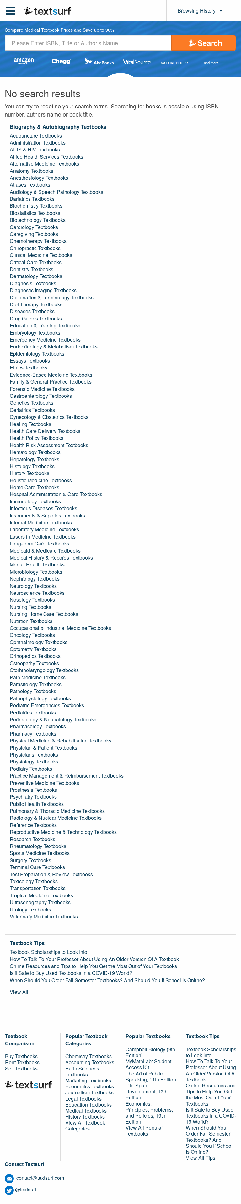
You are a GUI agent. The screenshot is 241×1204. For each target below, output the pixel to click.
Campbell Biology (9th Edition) (150, 1052)
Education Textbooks (88, 1104)
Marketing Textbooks (88, 1080)
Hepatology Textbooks (34, 459)
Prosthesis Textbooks (33, 789)
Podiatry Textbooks (31, 768)
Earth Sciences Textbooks (82, 1071)
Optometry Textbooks (33, 649)
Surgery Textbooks (30, 860)
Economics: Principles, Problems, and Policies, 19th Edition (149, 1112)
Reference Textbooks (33, 825)
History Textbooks (29, 473)
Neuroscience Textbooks (37, 592)
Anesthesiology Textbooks (39, 177)
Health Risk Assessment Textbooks (49, 445)
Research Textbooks (32, 839)
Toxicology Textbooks (34, 881)
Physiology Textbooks (34, 761)
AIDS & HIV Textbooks (35, 149)
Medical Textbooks (86, 1110)
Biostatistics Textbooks (35, 213)
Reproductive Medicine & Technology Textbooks (63, 832)
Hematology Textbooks (35, 452)
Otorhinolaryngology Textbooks (44, 670)
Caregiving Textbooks (34, 234)
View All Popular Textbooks (144, 1130)
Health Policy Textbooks (36, 438)
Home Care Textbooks (34, 487)
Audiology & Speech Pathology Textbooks (56, 192)
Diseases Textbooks (32, 311)
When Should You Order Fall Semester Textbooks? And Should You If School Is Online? (107, 980)
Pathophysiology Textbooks (40, 698)
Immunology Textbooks (35, 501)
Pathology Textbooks (33, 691)
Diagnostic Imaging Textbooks (43, 290)
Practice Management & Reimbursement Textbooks (67, 775)
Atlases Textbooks (30, 184)
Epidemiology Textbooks (37, 353)
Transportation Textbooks (38, 888)
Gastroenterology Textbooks (41, 395)
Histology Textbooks (32, 466)
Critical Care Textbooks (36, 262)
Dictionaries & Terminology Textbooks (52, 297)
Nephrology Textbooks (35, 578)
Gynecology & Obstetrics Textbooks (49, 416)
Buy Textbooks (21, 1056)
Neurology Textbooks (33, 586)
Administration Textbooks (38, 142)
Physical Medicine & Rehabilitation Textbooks (60, 740)
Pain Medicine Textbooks (38, 677)
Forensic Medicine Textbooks (42, 389)
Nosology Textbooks (32, 599)
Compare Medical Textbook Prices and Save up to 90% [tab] (59, 30)
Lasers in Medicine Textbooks (43, 536)
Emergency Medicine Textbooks (45, 339)
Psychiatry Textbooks (33, 796)
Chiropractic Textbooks (35, 248)
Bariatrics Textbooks (32, 198)
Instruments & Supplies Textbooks (47, 515)
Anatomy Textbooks (31, 170)
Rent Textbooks (22, 1062)
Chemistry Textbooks (88, 1056)
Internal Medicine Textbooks (41, 522)
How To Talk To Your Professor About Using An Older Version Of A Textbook (94, 959)
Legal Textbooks (83, 1098)
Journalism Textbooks (89, 1092)
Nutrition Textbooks (31, 621)
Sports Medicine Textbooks (40, 853)
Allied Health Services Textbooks (46, 156)
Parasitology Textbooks (36, 684)
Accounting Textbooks (89, 1062)
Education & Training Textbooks (45, 325)
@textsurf (25, 1189)
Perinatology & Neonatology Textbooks (53, 719)
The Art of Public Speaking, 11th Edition (151, 1076)
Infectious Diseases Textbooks (43, 508)
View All (19, 991)
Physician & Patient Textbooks (43, 747)
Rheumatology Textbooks (38, 846)
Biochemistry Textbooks (36, 205)
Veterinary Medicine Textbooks (44, 916)
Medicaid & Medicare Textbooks (45, 550)
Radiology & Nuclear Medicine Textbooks (56, 817)
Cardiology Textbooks (34, 227)
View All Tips (200, 1157)
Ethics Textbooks (28, 367)
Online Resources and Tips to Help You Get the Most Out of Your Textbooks (93, 966)
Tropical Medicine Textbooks (41, 895)
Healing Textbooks (30, 424)
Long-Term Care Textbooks (39, 543)
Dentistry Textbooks (31, 269)
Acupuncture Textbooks (36, 135)
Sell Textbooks (21, 1068)
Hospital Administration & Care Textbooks (56, 494)
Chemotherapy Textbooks (38, 241)
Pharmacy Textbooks (33, 733)
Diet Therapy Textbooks (36, 304)
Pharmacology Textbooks (38, 726)
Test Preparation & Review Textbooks (51, 874)
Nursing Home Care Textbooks (44, 613)
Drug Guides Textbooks (36, 318)
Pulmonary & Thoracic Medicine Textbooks (57, 810)
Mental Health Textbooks (37, 564)
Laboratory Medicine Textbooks (44, 529)
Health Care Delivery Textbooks (45, 431)
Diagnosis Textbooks (33, 283)
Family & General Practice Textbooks (51, 381)
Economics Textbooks (89, 1086)
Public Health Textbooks (37, 804)
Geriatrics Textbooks (32, 410)
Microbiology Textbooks (36, 571)
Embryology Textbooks (35, 332)
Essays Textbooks (30, 360)
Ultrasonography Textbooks (40, 902)
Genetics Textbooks (31, 402)
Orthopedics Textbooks (35, 656)
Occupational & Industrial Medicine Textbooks (60, 628)
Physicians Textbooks (34, 754)
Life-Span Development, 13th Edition (147, 1091)
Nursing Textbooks (30, 607)
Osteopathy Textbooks (34, 663)
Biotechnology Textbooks (38, 219)
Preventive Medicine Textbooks (44, 783)
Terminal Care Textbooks (37, 867)
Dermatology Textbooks (36, 276)
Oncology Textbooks (32, 635)
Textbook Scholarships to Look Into (48, 952)
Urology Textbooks (30, 909)
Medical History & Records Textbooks (51, 557)
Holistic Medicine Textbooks (41, 480)
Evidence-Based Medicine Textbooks (51, 374)
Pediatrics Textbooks (33, 712)
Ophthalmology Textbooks (38, 642)
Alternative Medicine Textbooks (44, 163)
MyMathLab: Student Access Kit (148, 1064)
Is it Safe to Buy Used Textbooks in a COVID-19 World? (71, 973)
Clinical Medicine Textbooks (41, 255)
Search (210, 42)
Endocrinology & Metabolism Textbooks (54, 346)
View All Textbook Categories (85, 1125)
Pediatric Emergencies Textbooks (47, 705)
